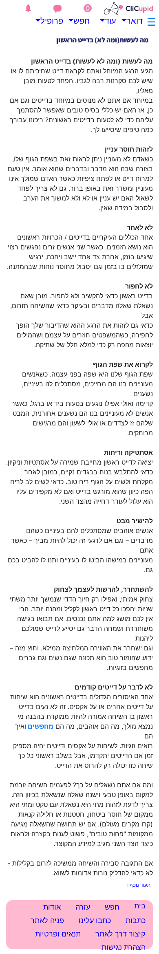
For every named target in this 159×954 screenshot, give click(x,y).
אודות (52, 907)
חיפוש (82, 944)
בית (140, 905)
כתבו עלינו (95, 920)
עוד (110, 21)
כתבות (136, 920)
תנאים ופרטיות (58, 934)
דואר (136, 21)
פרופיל (57, 21)
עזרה (82, 907)
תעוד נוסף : (138, 885)
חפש (83, 21)
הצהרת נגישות (124, 947)
